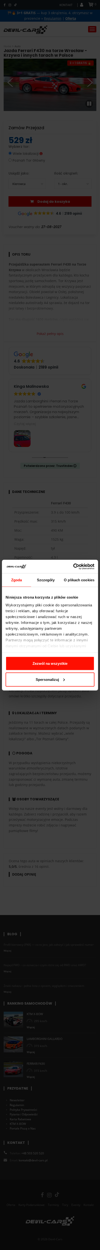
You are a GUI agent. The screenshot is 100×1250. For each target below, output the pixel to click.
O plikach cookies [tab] (79, 580)
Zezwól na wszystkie (50, 663)
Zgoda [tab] (16, 580)
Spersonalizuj (47, 679)
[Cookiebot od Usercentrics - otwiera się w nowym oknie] (73, 566)
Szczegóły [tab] (46, 580)
